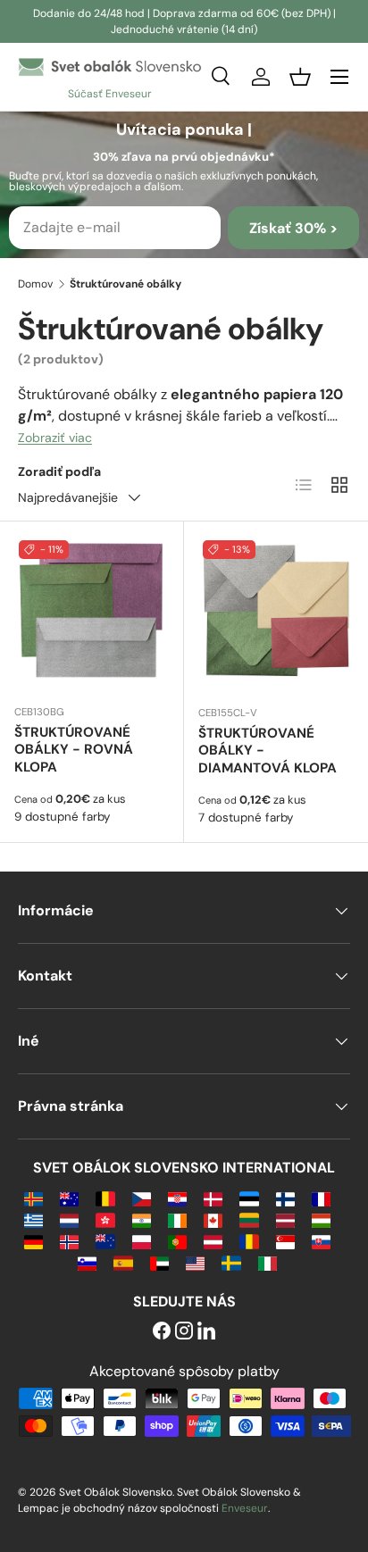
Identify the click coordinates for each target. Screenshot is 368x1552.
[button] (300, 76)
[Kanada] (213, 1219)
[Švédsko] (231, 1262)
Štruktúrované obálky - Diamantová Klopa (267, 751)
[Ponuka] (339, 76)
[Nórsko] (69, 1240)
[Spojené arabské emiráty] (159, 1262)
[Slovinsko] (87, 1262)
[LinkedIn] (206, 1332)
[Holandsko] (69, 1219)
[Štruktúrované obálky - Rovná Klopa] (91, 613)
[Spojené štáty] (195, 1262)
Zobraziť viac (55, 438)
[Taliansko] (267, 1262)
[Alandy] (33, 1198)
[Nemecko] (33, 1240)
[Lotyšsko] (285, 1219)
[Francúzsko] (321, 1198)
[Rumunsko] (248, 1240)
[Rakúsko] (213, 1240)
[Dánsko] (213, 1198)
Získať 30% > (293, 228)
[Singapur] (285, 1240)
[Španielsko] (122, 1262)
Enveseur (245, 1508)
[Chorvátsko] (177, 1198)
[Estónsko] (248, 1198)
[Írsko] (177, 1219)
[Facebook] (162, 1332)
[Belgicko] (105, 1198)
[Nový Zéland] (105, 1240)
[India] (141, 1219)
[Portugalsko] (177, 1240)
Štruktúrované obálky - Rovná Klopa (73, 750)
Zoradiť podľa (59, 471)
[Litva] (248, 1219)
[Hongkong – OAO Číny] (105, 1219)
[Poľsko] (141, 1240)
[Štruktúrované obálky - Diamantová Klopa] (276, 613)
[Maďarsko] (321, 1219)
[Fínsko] (285, 1198)
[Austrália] (69, 1198)
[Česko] (141, 1198)
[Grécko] (33, 1219)
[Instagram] (184, 1332)
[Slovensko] (321, 1240)
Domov (35, 284)
